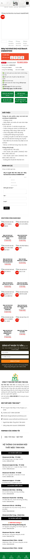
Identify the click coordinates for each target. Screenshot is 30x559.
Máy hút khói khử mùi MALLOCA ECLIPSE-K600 (22, 237)
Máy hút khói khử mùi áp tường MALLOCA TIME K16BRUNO (7, 307)
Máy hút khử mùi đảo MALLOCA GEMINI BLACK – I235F (7, 332)
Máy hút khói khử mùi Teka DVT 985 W (7, 283)
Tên (5, 195)
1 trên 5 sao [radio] (6, 177)
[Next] (26, 25)
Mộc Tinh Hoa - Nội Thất (13, 437)
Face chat (19, 557)
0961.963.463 (10, 501)
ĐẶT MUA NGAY (21, 93)
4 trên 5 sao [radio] (7, 182)
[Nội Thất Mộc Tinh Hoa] (15, 3)
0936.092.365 (10, 544)
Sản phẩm (11, 7)
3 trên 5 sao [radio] (7, 180)
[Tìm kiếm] (1, 3)
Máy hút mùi (16, 7)
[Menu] (27, 3)
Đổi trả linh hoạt (7, 80)
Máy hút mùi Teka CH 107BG (22, 331)
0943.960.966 (10, 511)
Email (5, 201)
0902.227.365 (10, 461)
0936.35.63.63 (10, 468)
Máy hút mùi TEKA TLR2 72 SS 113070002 (22, 283)
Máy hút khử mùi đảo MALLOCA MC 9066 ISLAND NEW (7, 261)
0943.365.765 (10, 536)
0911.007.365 (10, 476)
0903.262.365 (10, 528)
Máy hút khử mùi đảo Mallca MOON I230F (22, 307)
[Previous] (4, 25)
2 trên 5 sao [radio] (20, 177)
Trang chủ (6, 7)
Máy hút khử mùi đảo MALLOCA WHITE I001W (7, 237)
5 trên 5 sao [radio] (7, 185)
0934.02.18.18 (10, 493)
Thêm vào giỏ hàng (7, 93)
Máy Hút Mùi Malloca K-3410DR (22, 260)
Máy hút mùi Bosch (22, 7)
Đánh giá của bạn (8, 187)
